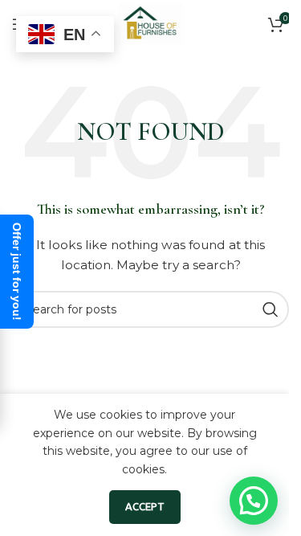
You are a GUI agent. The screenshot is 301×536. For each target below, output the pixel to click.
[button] (254, 501)
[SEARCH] (270, 309)
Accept (145, 506)
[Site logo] (151, 23)
